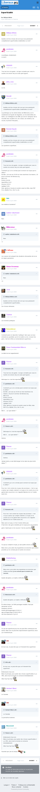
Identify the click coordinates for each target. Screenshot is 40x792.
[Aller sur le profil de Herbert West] (3, 689)
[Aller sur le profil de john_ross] (3, 83)
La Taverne (14, 19)
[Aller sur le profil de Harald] (3, 97)
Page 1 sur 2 (20, 25)
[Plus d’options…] (37, 34)
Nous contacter (16, 787)
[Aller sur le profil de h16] (3, 642)
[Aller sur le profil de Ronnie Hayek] (3, 130)
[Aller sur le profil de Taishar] (3, 316)
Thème (13, 785)
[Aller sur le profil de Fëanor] (3, 363)
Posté (11, 35)
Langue (6, 785)
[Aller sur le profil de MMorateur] (3, 228)
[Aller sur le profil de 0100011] (3, 67)
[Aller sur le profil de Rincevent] (3, 727)
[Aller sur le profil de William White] (3, 34)
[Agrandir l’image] (23, 379)
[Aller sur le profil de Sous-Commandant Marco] (3, 348)
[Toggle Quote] (4, 103)
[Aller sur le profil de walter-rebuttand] (3, 214)
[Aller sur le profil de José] (3, 291)
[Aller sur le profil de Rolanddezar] (3, 330)
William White (8, 17)
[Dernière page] (37, 25)
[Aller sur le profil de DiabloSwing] (3, 559)
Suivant (32, 25)
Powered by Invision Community (20, 789)
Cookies (25, 787)
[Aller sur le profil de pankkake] (3, 50)
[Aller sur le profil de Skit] (3, 199)
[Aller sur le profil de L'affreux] (3, 251)
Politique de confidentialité (27, 785)
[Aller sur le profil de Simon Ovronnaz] (3, 268)
